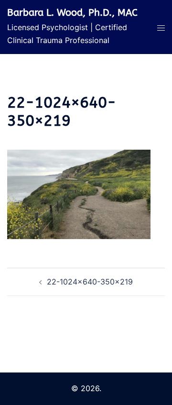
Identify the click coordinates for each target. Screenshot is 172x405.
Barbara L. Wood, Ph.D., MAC (72, 12)
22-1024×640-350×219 (90, 281)
